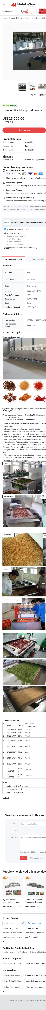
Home (4, 18)
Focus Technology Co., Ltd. (31, 1000)
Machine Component (12, 975)
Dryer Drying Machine (12, 981)
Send (23, 858)
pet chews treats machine (12, 937)
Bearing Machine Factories (35, 975)
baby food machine (32, 937)
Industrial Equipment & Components (21, 18)
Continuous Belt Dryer (12, 963)
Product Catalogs (37, 923)
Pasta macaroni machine (34, 932)
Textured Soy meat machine (12, 932)
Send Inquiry (24, 130)
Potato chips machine (10, 928)
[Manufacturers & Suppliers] (23, 4)
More (4, 991)
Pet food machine (31, 928)
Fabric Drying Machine (12, 987)
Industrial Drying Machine (35, 981)
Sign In (6, 247)
